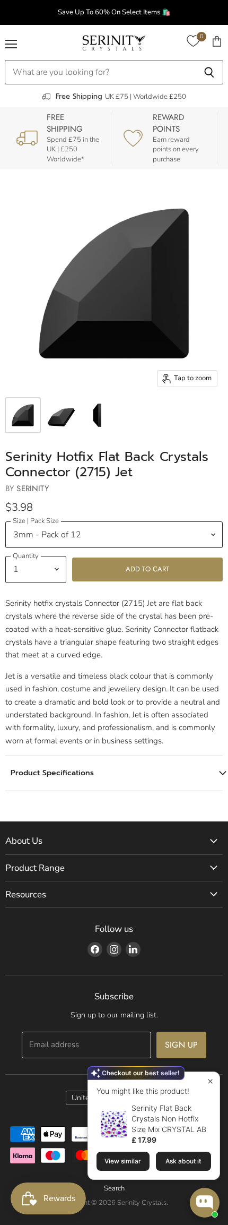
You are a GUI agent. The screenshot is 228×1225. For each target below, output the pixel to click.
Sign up (181, 1045)
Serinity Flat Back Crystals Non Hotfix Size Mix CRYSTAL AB (168, 1118)
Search (114, 1188)
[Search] (209, 72)
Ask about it (183, 1161)
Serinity (32, 488)
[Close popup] (210, 1081)
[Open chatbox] (205, 1203)
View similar (122, 1161)
